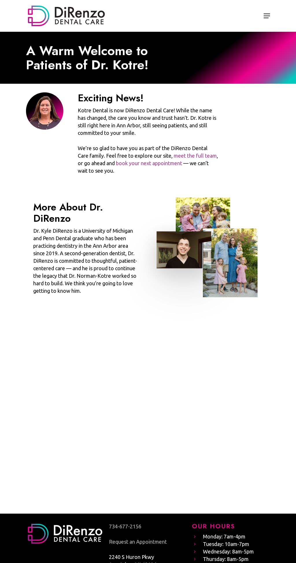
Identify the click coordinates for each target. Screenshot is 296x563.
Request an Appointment (138, 542)
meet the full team (195, 156)
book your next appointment (149, 163)
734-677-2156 (125, 526)
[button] (267, 16)
